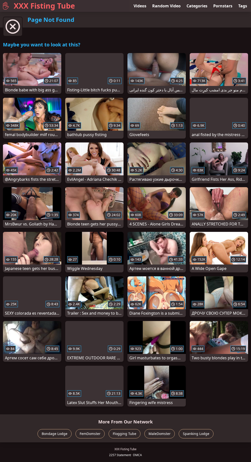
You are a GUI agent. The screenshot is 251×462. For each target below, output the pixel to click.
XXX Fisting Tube (44, 6)
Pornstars (222, 6)
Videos (140, 6)
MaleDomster (160, 433)
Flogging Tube (124, 433)
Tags (242, 6)
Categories (197, 6)
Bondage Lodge (54, 433)
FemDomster (90, 433)
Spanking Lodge (196, 433)
